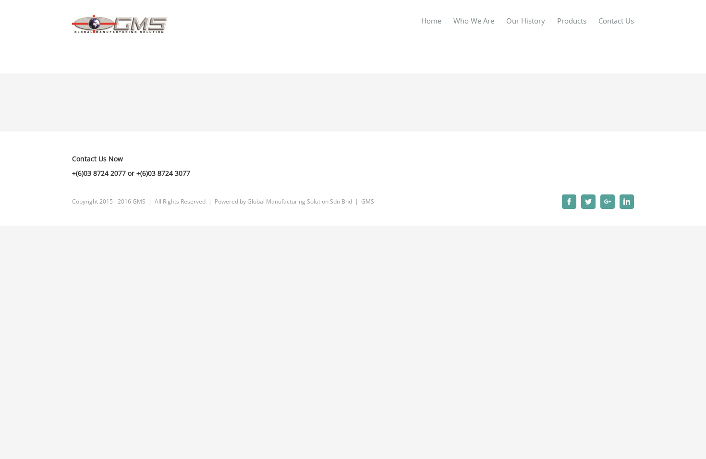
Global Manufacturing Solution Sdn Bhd (299, 201)
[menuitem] (437, 20)
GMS (367, 201)
